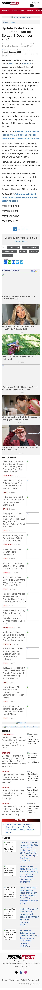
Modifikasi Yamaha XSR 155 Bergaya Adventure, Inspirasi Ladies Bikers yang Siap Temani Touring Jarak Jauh (14, 761)
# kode (23, 251)
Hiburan (30, 10)
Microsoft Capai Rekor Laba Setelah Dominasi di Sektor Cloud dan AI (14, 566)
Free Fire (26, 64)
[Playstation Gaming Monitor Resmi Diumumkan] (32, 553)
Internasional (18, 10)
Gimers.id (17, 966)
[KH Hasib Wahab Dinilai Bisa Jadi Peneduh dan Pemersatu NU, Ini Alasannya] (33, 792)
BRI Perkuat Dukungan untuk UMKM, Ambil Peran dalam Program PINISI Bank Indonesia (29, 936)
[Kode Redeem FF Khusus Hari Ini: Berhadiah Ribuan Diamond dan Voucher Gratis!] (32, 691)
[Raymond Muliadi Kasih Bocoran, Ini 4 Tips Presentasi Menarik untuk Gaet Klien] (33, 776)
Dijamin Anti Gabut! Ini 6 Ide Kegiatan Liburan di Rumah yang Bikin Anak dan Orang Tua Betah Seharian (13, 466)
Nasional (5, 10)
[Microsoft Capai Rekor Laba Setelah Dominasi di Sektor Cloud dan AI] (32, 567)
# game (34, 251)
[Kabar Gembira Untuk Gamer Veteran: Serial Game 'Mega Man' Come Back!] (32, 501)
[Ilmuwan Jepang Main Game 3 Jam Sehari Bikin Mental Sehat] (32, 539)
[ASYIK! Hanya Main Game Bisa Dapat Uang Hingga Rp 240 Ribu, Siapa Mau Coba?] (32, 581)
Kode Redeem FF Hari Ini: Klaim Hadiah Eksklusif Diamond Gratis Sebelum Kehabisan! (13, 654)
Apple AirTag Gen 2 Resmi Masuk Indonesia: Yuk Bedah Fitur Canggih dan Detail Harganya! (29, 915)
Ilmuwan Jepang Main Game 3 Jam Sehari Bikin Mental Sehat (13, 538)
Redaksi (24, 980)
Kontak (4, 980)
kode (11, 64)
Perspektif (20, 963)
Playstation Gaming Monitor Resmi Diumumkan (12, 552)
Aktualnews (28, 963)
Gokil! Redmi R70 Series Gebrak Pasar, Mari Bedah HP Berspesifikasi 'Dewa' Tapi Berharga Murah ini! (29, 894)
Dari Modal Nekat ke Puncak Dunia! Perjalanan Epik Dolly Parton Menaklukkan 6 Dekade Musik (14, 742)
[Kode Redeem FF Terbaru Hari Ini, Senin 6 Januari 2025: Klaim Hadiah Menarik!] (32, 710)
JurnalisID (37, 963)
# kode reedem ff (30, 247)
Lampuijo (5, 963)
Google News (21, 241)
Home (5, 22)
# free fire (7, 255)
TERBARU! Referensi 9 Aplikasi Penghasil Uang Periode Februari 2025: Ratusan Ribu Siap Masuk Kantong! (14, 673)
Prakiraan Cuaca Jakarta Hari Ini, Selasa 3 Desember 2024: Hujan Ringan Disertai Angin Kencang (21, 134)
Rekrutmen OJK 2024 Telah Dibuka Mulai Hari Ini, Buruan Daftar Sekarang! (19, 197)
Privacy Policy (14, 980)
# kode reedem (9, 251)
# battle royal (14, 247)
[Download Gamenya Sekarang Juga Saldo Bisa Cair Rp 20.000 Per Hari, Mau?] (32, 484)
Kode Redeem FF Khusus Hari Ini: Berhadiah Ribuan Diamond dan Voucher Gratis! (13, 692)
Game (13, 22)
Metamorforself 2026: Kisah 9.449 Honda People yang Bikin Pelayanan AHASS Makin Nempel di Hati (29, 873)
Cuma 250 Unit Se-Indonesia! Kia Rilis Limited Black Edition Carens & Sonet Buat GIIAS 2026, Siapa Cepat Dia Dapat (29, 850)
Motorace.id (25, 966)
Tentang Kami (33, 980)
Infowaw (12, 963)
